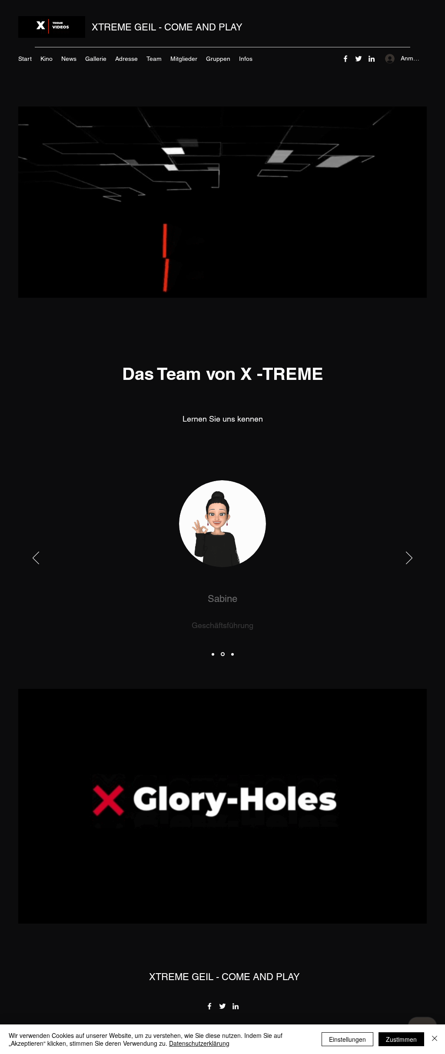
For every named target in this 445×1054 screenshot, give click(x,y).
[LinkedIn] (371, 58)
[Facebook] (345, 58)
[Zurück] (36, 558)
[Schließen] (434, 1039)
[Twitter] (358, 58)
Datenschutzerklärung (199, 1043)
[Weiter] (409, 558)
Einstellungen (347, 1039)
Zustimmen (401, 1039)
